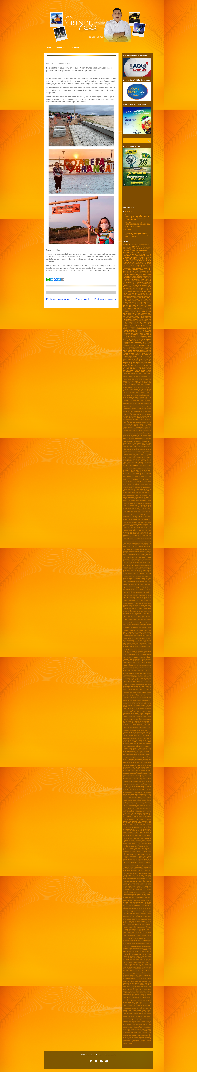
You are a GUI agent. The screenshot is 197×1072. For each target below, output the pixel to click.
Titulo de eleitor (146, 293)
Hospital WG (145, 697)
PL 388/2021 (139, 830)
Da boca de (133, 348)
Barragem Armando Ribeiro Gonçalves (135, 313)
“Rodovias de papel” (146, 1041)
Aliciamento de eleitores (134, 487)
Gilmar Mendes (143, 687)
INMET (145, 322)
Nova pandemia (135, 787)
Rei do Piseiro (127, 924)
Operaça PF (142, 424)
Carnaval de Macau (129, 263)
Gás (131, 695)
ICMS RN (148, 273)
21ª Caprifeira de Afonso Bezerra (134, 462)
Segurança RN (129, 276)
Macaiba (149, 325)
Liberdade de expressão (129, 416)
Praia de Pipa (126, 883)
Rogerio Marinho (131, 438)
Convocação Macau (143, 581)
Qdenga (144, 902)
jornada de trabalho (134, 1027)
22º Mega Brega (147, 462)
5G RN (140, 374)
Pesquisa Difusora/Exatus (129, 856)
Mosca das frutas (147, 776)
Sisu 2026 (138, 957)
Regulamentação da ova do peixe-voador (141, 922)
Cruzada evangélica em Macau (139, 597)
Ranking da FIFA (147, 911)
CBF (135, 527)
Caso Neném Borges (132, 554)
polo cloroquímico (133, 456)
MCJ (135, 302)
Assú (146, 254)
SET (148, 938)
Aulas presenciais (147, 502)
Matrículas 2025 (145, 762)
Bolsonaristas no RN (146, 524)
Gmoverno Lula (131, 689)
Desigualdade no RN (135, 611)
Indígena (141, 703)
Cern (134, 387)
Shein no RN (140, 444)
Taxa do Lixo (148, 972)
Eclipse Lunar (143, 624)
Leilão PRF (128, 732)
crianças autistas (142, 1016)
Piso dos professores (146, 862)
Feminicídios (126, 403)
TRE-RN (127, 446)
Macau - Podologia (138, 749)
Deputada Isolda (133, 608)
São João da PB (137, 964)
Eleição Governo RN (143, 632)
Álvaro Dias (126, 373)
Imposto (129, 702)
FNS (124, 649)
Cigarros (141, 567)
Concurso (148, 314)
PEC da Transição (139, 826)
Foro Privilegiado (137, 675)
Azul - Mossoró (141, 511)
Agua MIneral (135, 334)
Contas (145, 579)
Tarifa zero (129, 972)
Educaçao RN (135, 265)
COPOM (125, 530)
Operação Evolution (141, 803)
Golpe (137, 689)
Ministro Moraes (127, 770)
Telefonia (149, 973)
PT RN (146, 425)
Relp (133, 924)
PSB (144, 328)
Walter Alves (139, 452)
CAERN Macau (142, 266)
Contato (75, 47)
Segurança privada (142, 948)
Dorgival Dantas (137, 619)
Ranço (124, 913)
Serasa (135, 444)
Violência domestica (146, 1005)
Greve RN (141, 262)
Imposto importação (137, 702)
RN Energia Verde (140, 903)
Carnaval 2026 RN (142, 544)
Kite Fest (129, 718)
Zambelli (140, 1011)
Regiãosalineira (126, 922)
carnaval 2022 (139, 310)
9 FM (140, 470)
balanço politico (139, 1014)
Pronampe (138, 897)
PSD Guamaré (143, 835)
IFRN (135, 256)
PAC (146, 424)
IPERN (134, 700)
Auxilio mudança (147, 508)
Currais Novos (139, 347)
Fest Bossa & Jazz (146, 662)
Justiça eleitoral (139, 413)
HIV (150, 354)
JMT (146, 711)
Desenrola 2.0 (147, 395)
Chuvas (125, 291)
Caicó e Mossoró (147, 535)
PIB (138, 829)
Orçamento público (146, 821)
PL (150, 829)
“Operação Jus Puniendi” (135, 1041)
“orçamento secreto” (128, 1043)
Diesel (130, 397)
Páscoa (147, 900)
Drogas (142, 621)
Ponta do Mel (133, 876)
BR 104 (136, 513)
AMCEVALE (126, 296)
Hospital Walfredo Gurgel (130, 356)
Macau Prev (145, 752)
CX (135, 314)
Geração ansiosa (130, 686)
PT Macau (126, 279)
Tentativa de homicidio (136, 975)
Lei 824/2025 (136, 721)
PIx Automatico (146, 829)
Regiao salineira (131, 921)
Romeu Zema (131, 932)
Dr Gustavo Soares (138, 397)
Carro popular (148, 549)
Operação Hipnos (127, 806)
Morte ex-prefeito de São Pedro (135, 776)
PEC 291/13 (132, 826)
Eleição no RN (144, 319)
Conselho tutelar (131, 344)
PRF (136, 293)
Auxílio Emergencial (144, 378)
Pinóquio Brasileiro (147, 860)
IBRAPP (125, 411)
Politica (145, 274)
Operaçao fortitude (146, 797)
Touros (143, 333)
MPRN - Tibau (142, 743)
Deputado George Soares (144, 608)
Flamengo (140, 672)
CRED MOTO (144, 533)
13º (132, 311)
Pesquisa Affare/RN (135, 854)
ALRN (136, 249)
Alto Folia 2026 (131, 376)
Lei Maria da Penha (139, 324)
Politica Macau (140, 870)
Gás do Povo (148, 409)
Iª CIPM (145, 411)
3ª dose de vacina (131, 467)
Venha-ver (133, 451)
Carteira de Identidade (128, 551)
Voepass (134, 1008)
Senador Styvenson (128, 444)
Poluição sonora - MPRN (129, 875)
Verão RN (138, 1002)
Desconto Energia (127, 610)
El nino (145, 630)
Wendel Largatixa (136, 1010)
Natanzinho (148, 783)
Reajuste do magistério (135, 914)
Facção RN (145, 649)
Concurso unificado (146, 389)
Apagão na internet (133, 492)
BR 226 (141, 513)
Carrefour (142, 549)
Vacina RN (148, 333)
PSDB (125, 274)
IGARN (141, 322)
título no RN (138, 1035)
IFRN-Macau (148, 698)
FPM (144, 251)
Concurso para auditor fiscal (143, 576)
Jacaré (149, 711)
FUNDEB (148, 284)
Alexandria (125, 487)
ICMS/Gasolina (141, 698)
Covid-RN (148, 345)
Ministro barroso (136, 770)
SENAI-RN (141, 938)
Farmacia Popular (128, 353)
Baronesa (141, 517)
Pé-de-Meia (126, 432)
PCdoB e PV (146, 822)
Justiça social (139, 357)
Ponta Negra (126, 876)
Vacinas (141, 992)
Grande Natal (144, 354)
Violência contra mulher (134, 1005)
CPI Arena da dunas (140, 381)
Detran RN (131, 262)
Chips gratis (126, 562)
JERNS (143, 711)
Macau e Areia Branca (132, 754)
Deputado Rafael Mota (132, 317)
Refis (141, 918)
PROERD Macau (141, 833)
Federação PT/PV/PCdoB (139, 657)
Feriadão (139, 660)
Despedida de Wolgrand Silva (142, 613)
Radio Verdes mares (137, 911)
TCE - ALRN (126, 968)
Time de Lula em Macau (139, 978)
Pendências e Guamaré (129, 851)
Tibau (131, 446)
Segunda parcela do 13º (145, 441)
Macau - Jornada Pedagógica (136, 748)
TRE (124, 271)
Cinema (125, 568)
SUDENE (140, 367)
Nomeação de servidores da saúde (142, 786)
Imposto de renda (140, 285)
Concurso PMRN (147, 575)
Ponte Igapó (140, 876)
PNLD (127, 833)
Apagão (125, 492)
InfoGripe (130, 705)
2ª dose (140, 465)
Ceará (133, 282)
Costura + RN (144, 589)
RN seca (134, 908)
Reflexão (145, 918)
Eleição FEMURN (133, 632)
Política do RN (133, 266)
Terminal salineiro (127, 976)
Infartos (149, 703)
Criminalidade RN (144, 595)
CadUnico (140, 535)
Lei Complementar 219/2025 (133, 725)
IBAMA (136, 322)
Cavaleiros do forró (141, 556)
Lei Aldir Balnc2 (142, 724)
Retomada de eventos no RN (130, 927)
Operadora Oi (148, 795)
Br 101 (129, 381)
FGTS (140, 291)
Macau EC (126, 327)
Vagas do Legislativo (128, 995)
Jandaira (125, 287)
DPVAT (132, 602)
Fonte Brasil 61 (147, 673)
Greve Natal (126, 692)
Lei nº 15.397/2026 (143, 729)
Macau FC (142, 751)
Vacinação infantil (138, 994)
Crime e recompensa (146, 590)
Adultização (135, 482)
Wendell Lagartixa (146, 1010)
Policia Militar (130, 868)
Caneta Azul (136, 540)
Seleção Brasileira (134, 949)
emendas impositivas (135, 1021)
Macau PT (138, 752)
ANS (134, 475)
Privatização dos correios (129, 891)
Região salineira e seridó (144, 921)
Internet (129, 706)
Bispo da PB (130, 524)
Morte (132, 304)
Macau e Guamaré (128, 293)
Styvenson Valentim (133, 961)
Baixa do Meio (147, 514)
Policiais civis (148, 428)
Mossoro (144, 421)
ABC (129, 471)
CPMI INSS (134, 533)
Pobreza (131, 867)
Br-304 (149, 313)
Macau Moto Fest (130, 419)
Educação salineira (138, 630)
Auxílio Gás (137, 509)
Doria (142, 619)
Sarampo (129, 368)
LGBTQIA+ (138, 718)
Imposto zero (147, 702)
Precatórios (146, 364)
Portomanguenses (127, 881)
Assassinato (140, 296)
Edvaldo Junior (127, 319)
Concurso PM (128, 575)
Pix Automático (126, 864)
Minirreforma (148, 768)
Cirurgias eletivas (141, 568)
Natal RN (137, 304)
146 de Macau (133, 460)
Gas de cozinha (141, 683)
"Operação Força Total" (136, 373)
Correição (141, 586)
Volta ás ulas (139, 1008)
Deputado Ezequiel (139, 350)
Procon (137, 891)
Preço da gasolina (134, 889)
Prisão (146, 268)
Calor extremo (141, 536)
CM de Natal (145, 339)
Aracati (128, 495)
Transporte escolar (146, 981)
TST (142, 970)
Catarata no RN (132, 556)
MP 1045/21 (139, 740)
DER (150, 392)
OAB (141, 328)
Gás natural (140, 695)
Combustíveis (137, 389)
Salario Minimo (139, 307)
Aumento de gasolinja (139, 505)
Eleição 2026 (135, 319)
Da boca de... (129, 211)
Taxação (125, 973)
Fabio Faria (140, 649)
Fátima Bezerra (139, 273)
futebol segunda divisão (129, 1022)
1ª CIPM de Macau (146, 460)
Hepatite (130, 697)
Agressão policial (144, 484)
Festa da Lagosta (127, 664)
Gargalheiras (130, 683)
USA (142, 988)
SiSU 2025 (144, 956)
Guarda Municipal (136, 409)
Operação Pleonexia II (140, 811)
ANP (150, 374)
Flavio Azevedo (127, 673)
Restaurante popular (133, 926)
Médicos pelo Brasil (136, 781)
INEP (131, 700)
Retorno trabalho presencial (144, 927)
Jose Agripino (148, 713)
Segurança (125, 948)
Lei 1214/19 (145, 722)
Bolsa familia (137, 524)
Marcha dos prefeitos (139, 760)
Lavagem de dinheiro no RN (144, 719)
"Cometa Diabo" (132, 457)
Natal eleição (136, 422)
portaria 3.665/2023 (143, 1030)
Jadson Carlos (126, 713)
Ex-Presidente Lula (127, 646)
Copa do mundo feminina (137, 345)
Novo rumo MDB (144, 792)
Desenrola (141, 395)
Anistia (135, 490)
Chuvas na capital (147, 562)
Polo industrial (133, 873)
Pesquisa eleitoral (137, 859)
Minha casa (144, 327)
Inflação (125, 705)
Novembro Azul (142, 422)
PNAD (140, 832)
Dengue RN (143, 394)
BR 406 (145, 513)
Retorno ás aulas (127, 929)
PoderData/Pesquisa (140, 428)
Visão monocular (127, 1008)
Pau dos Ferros (127, 305)
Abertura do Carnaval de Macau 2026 (137, 476)
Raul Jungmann (131, 913)
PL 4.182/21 (146, 830)
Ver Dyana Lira (139, 451)
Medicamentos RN (131, 764)
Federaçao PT (147, 656)
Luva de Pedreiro (142, 737)
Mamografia (131, 759)
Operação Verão (127, 814)
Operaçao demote (136, 797)
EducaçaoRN (132, 627)
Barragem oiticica (131, 521)
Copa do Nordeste (132, 584)
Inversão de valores (132, 708)
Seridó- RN (143, 953)
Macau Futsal (126, 752)
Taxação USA (131, 973)
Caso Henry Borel (144, 552)
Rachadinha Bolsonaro (135, 910)
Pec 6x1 (149, 848)
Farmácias (149, 654)
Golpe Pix (141, 689)
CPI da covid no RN (132, 382)
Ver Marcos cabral (144, 999)
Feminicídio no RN (136, 659)
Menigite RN (133, 765)
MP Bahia (130, 741)
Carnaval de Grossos (146, 546)
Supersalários (142, 961)
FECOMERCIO (138, 648)
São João (139, 308)
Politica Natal (148, 870)
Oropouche (148, 819)
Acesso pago (130, 478)
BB (146, 337)
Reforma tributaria (136, 919)
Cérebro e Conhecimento (129, 600)
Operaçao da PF (127, 797)
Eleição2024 (137, 635)
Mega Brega (126, 304)
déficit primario (126, 1021)
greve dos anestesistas (140, 1022)
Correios (145, 316)
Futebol (125, 406)
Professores (137, 892)
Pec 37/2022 (144, 848)
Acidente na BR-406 (132, 479)
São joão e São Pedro (142, 967)
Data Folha (132, 394)
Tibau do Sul (136, 446)
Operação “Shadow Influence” (137, 819)
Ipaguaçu (133, 710)
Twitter (146, 986)
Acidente (125, 376)
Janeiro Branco (134, 713)
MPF (128, 270)
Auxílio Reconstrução (146, 509)
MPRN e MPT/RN (131, 746)
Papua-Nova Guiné (140, 840)
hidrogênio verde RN (132, 1024)
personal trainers (134, 1030)
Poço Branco (139, 430)
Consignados (126, 579)
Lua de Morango (132, 735)
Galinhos (136, 252)
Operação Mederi (137, 810)
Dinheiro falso (148, 614)
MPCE (149, 741)
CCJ (141, 527)
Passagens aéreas (127, 845)
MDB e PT (131, 325)
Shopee (128, 954)
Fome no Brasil (140, 353)
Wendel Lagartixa (137, 294)
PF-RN (134, 829)
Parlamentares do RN (134, 843)
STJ (140, 333)
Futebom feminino (127, 681)
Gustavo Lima (126, 695)
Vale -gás (136, 995)
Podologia (137, 330)
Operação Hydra (137, 806)
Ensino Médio (135, 643)
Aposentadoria (126, 494)
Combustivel (128, 297)
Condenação (137, 578)
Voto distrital (146, 1008)
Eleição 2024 (138, 299)
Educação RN (134, 257)
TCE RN (137, 968)
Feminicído (144, 659)
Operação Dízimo (131, 803)
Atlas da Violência (128, 502)
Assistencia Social (127, 500)
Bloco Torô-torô (144, 379)
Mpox (149, 327)
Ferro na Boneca (137, 662)
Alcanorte (133, 296)
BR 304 (146, 296)
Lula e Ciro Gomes (142, 735)
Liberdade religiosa (141, 416)
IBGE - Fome (132, 698)
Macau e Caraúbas (142, 754)
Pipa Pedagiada (130, 862)
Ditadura (125, 617)
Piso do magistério (146, 305)
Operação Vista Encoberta (137, 814)
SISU (136, 333)
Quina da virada (130, 903)
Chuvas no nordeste (141, 564)
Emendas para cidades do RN (131, 640)
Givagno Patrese (134, 354)
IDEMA (141, 356)
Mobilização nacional (131, 773)
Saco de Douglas (142, 940)
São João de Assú (128, 965)
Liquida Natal (148, 733)
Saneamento (129, 441)
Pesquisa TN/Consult (137, 857)
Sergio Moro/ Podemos (133, 953)
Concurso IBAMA (132, 573)
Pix (144, 259)
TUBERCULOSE (147, 970)
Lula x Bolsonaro (132, 737)
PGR (131, 425)
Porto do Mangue (146, 330)
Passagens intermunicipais (129, 846)
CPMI (129, 533)
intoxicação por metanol (129, 1026)
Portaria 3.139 (144, 878)
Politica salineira (147, 872)
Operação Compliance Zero (135, 802)
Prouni (125, 331)
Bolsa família (139, 290)
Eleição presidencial (128, 635)
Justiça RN (131, 413)
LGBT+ (134, 718)
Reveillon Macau (141, 929)
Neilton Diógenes (140, 784)
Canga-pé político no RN (145, 540)
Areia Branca (143, 247)
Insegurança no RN (145, 277)
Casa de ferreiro (135, 552)
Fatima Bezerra (130, 320)
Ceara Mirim (134, 557)
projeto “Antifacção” (143, 1032)
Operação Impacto (146, 806)
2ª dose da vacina (147, 465)
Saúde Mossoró (131, 946)
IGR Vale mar (126, 700)
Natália (124, 784)
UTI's (144, 988)
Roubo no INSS (127, 933)
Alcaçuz (141, 334)
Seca (136, 946)
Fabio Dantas (142, 401)
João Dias (140, 714)
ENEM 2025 (148, 397)
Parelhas (125, 843)
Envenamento (143, 643)
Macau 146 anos (127, 751)
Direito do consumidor (135, 616)
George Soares (138, 406)
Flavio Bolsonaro (135, 673)
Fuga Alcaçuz (139, 678)
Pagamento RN (147, 838)
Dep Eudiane (136, 606)
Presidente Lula (133, 887)
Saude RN (129, 280)
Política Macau (147, 875)
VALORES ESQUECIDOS (135, 448)
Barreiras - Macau (144, 521)
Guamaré (134, 245)
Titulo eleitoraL (144, 446)
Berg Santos (144, 522)
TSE (131, 256)
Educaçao (138, 263)
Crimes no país (136, 595)
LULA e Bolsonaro (146, 718)
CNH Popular (134, 529)
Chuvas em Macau (140, 387)
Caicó (149, 268)
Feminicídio (148, 401)
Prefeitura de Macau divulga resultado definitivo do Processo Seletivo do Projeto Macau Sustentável (137, 234)
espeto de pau (144, 1021)
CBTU (138, 527)
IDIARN (140, 300)
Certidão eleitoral (127, 560)
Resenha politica (127, 436)
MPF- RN (129, 743)
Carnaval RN (129, 546)
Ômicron (140, 276)
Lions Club (136, 733)
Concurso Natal (140, 573)
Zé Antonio (141, 1013)
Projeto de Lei (147, 895)
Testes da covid (143, 976)
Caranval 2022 (140, 543)
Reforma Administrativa (142, 433)
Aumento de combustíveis (144, 503)
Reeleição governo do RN (133, 918)
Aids (124, 486)
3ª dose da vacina (133, 374)
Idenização (138, 700)
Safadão (140, 440)
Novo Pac (149, 422)
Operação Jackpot (127, 808)
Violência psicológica (138, 1007)
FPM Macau (128, 268)
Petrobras (126, 266)
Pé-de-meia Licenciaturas (136, 902)
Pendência (148, 849)
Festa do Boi (133, 403)
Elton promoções (127, 637)
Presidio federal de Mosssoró (144, 887)
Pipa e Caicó (137, 862)
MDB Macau (128, 740)
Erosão (125, 644)
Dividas (129, 617)
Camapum (149, 536)
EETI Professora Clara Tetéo (144, 622)
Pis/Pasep (141, 279)
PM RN (137, 832)
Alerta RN (149, 486)
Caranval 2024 (147, 543)
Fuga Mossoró (147, 405)
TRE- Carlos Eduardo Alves (130, 970)
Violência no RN (147, 451)
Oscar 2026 (126, 822)
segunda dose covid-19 (141, 1034)
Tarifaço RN (142, 972)
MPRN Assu (148, 743)
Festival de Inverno (141, 668)
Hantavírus (148, 695)
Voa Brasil (126, 334)
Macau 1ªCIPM (135, 751)
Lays (124, 721)
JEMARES (138, 711)
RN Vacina (143, 906)
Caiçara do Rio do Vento (130, 536)
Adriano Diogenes (127, 482)
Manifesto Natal (147, 759)
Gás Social (134, 695)
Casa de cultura (127, 552)
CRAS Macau (136, 341)
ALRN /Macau (136, 473)
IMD (128, 411)
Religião (149, 435)
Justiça (125, 302)
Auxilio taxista (126, 509)
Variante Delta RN (140, 997)
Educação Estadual (141, 627)
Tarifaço (131, 310)
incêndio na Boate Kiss (145, 1024)
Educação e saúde (128, 630)
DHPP (146, 600)
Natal (128, 251)
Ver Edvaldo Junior (134, 999)
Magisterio (149, 419)
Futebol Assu (148, 679)
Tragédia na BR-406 (128, 981)
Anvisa (149, 490)
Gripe (130, 692)
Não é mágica (143, 794)
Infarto (145, 703)
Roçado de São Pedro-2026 (138, 937)
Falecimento (140, 651)
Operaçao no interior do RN (130, 798)
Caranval (133, 543)
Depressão (125, 608)
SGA (135, 287)
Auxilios (132, 509)
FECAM (132, 648)
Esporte (145, 299)
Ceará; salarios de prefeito (144, 557)
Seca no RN (136, 441)
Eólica (124, 648)
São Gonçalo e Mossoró (138, 962)
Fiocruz (129, 672)
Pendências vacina (142, 851)
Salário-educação (131, 943)
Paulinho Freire (127, 362)
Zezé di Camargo (133, 1013)
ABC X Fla (133, 471)
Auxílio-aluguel (126, 511)
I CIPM (127, 698)
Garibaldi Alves (130, 406)
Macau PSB (133, 752)
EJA (124, 624)
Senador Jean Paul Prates (144, 443)
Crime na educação (133, 594)
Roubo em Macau (146, 932)
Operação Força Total (145, 805)
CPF (140, 530)
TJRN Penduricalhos (146, 968)
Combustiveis (139, 282)
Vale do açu (148, 995)
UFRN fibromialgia (130, 988)
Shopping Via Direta (136, 954)
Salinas (144, 440)
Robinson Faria (137, 930)
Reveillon (134, 929)
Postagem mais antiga (105, 299)
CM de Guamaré (146, 256)
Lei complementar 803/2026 (136, 727)
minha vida (126, 456)
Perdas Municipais (134, 853)
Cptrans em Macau (135, 590)
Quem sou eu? (62, 47)
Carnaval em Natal (140, 548)
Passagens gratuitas (138, 845)
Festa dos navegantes (129, 668)
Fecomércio (126, 656)
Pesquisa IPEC (147, 427)
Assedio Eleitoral (135, 498)
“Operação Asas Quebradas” (139, 1040)
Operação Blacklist (141, 800)
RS (150, 364)
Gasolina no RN (146, 320)
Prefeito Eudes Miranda (133, 884)
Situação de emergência (144, 287)
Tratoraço (125, 984)
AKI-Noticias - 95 (127, 473)
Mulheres (145, 778)
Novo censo (145, 789)
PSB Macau (126, 835)
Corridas (145, 587)
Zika (144, 452)
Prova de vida (131, 331)
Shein (124, 954)
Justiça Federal (136, 716)
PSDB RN (148, 265)
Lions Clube (142, 733)
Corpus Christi (133, 586)
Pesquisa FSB (142, 856)
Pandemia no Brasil (128, 840)
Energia (132, 273)
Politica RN (141, 254)
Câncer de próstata (138, 598)
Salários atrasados (140, 943)
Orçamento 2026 (127, 821)
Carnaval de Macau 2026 (129, 548)
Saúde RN (145, 270)
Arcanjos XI (133, 495)
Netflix (145, 784)
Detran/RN (125, 397)
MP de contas (144, 741)
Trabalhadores (147, 980)
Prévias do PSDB (141, 900)
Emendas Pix (143, 637)
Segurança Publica (133, 948)
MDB (150, 357)
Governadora (148, 689)
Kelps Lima (130, 302)
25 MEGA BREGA (133, 465)
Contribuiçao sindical (133, 581)
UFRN (133, 271)
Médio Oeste (145, 781)
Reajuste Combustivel (141, 913)
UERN (136, 276)
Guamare (129, 409)
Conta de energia (133, 390)
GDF (147, 681)
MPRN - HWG (135, 743)
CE (132, 314)
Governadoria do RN (130, 408)
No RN (131, 786)
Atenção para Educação (145, 500)
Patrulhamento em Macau (142, 846)
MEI (133, 740)
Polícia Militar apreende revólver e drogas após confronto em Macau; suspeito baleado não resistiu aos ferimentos (138, 224)
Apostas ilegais (142, 494)
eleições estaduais (146, 454)
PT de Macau (134, 279)
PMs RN (139, 425)
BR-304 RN (130, 379)
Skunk (140, 959)
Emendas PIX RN (136, 637)
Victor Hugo (139, 1003)
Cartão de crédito (147, 551)
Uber (147, 988)
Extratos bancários (146, 646)
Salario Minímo (139, 941)
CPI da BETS (144, 530)
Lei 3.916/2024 (134, 724)
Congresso (125, 390)
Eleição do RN (138, 633)
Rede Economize (127, 433)
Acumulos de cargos (142, 481)
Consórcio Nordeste (142, 344)
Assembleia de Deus (146, 498)
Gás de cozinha (135, 277)
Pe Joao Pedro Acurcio (135, 848)
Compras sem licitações (137, 571)
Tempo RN (132, 370)
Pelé (142, 427)
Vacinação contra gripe (128, 994)
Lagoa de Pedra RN (128, 719)
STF (136, 254)
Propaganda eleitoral (146, 897)
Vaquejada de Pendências (129, 997)
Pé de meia (139, 331)
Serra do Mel (132, 308)
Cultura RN (137, 392)
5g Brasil (137, 311)
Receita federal (128, 365)
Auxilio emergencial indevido (135, 508)
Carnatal (130, 342)
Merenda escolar (135, 327)
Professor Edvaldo (147, 430)
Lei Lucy (127, 727)
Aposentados (134, 494)
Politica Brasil (132, 430)
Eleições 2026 (143, 398)
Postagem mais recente (58, 299)
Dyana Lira (148, 317)
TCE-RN (146, 444)
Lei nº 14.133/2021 (132, 729)
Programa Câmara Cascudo (129, 894)
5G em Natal (146, 374)
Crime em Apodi (127, 592)
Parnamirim (140, 268)
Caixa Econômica (140, 384)
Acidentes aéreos (131, 481)
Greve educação (147, 408)
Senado (134, 443)
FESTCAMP (145, 648)
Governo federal (128, 322)
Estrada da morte (131, 401)
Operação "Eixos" (141, 798)
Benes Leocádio (127, 522)
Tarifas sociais (136, 972)
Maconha (135, 757)
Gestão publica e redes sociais (131, 687)
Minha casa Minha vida (138, 359)
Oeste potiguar (132, 795)
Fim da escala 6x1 (131, 405)
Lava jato (135, 719)
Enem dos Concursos (132, 641)
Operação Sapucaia (137, 813)
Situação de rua (135, 959)
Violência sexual (147, 1007)
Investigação (141, 708)
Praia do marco (135, 883)
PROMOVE (148, 833)
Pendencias (148, 262)
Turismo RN (143, 370)
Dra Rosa (137, 621)
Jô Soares (143, 716)
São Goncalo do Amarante (131, 288)
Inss (150, 254)
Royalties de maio (132, 935)
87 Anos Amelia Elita (132, 470)
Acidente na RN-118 (142, 479)
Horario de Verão (137, 697)
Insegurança (137, 705)
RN (140, 249)
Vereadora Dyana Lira (136, 1000)
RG (135, 903)
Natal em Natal (127, 328)
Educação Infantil (127, 398)
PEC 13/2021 (140, 824)
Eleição (130, 291)
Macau (126, 244)
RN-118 (142, 908)
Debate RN (137, 394)
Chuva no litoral (138, 562)
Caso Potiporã (141, 554)
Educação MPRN (132, 629)
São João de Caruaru (138, 965)
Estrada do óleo (139, 644)
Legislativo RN (129, 721)
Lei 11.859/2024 (136, 722)
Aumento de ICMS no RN (130, 503)
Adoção (149, 481)
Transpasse (138, 981)
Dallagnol (143, 602)
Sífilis (150, 967)
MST (141, 417)
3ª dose (125, 467)
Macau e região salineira (144, 302)
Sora (144, 959)
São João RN (129, 964)
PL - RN (125, 830)
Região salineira (146, 263)
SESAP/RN (133, 367)
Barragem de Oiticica (136, 519)
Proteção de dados (136, 899)
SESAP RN (138, 270)
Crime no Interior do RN (145, 594)
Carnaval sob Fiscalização (132, 549)
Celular (137, 386)
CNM (140, 271)
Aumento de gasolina (128, 505)
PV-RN (127, 838)
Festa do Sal (138, 667)
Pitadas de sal (131, 428)
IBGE (133, 268)
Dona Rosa (130, 619)
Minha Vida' (141, 768)
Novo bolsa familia (127, 424)
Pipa (124, 862)
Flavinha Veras (147, 672)
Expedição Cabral (137, 646)
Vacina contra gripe (134, 992)
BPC (132, 513)
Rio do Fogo (130, 930)
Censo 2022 (133, 559)
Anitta (139, 490)
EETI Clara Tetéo (132, 622)
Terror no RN (135, 976)
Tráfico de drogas (146, 984)
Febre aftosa (138, 320)
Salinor (145, 941)
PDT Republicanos (129, 824)
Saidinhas (125, 941)
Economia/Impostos (132, 625)
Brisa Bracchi (127, 314)
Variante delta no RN (139, 449)
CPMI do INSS (141, 382)
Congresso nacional (129, 316)
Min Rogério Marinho (136, 421)
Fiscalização (135, 672)
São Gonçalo (129, 962)
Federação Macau (127, 657)
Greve (125, 270)
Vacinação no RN (147, 994)
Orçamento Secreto (137, 821)
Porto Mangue (130, 880)
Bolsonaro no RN (127, 525)
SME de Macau (133, 940)
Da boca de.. (137, 602)
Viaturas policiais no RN (129, 1003)
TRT (139, 970)
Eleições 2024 (135, 398)
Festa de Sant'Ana (137, 664)
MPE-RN (125, 743)
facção (149, 1021)
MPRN (134, 247)
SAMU (127, 440)
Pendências (142, 245)
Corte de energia (142, 390)
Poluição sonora (147, 873)
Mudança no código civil (135, 778)
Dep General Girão (146, 606)
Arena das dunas (140, 495)
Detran (142, 317)
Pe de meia (130, 427)
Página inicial (82, 299)
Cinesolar (129, 568)
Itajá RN (140, 411)
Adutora (140, 482)
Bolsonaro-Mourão (136, 525)
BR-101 (125, 379)
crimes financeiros (146, 1018)
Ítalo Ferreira (146, 1037)
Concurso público (127, 578)
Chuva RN (131, 562)
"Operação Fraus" (140, 457)
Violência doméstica (128, 1007)
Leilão (141, 414)
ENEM (128, 259)
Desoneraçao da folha (128, 613)
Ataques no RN (135, 500)
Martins (128, 762)
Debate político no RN (131, 603)
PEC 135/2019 (147, 824)
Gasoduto (149, 683)
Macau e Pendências (134, 756)
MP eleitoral (134, 417)
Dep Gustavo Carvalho (132, 395)
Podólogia (145, 867)
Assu (137, 271)
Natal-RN (141, 257)
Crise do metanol (129, 392)
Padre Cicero (140, 838)
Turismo (137, 370)
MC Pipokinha (134, 738)
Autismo (146, 506)
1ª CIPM (140, 460)
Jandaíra (130, 357)
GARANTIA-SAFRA (140, 681)
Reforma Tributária (128, 307)
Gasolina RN (126, 684)
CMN (129, 529)
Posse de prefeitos (137, 881)
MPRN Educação (134, 745)
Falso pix (133, 652)
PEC (136, 824)
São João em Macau (131, 967)
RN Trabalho (137, 906)
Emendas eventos (146, 638)
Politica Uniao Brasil (128, 872)
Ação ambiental (127, 513)
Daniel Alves (126, 394)
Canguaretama (141, 314)
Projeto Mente (139, 895)
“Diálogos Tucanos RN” (145, 1038)
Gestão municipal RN (146, 686)
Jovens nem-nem (133, 714)
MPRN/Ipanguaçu (140, 746)
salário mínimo (141, 456)
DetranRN (126, 273)
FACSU (128, 648)
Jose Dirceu (126, 714)
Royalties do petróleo (142, 935)
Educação (126, 252)
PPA (131, 833)
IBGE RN (131, 285)
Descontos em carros (137, 610)
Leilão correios (135, 732)
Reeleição (134, 433)
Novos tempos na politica (134, 794)
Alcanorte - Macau (130, 486)
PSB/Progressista (134, 835)
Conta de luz (138, 316)
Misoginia (136, 772)
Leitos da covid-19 (143, 732)
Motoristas (125, 778)
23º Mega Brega (145, 463)
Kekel (148, 716)
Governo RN (126, 277)
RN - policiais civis (131, 905)
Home (49, 47)
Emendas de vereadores (134, 638)
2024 (124, 462)
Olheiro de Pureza (140, 795)
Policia (141, 274)
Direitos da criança (146, 616)
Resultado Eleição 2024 (145, 926)
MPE (138, 417)
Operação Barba (132, 800)
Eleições (142, 635)
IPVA (145, 356)
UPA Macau (137, 988)
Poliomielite (125, 430)
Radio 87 (129, 911)
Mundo (149, 778)
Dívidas (145, 621)
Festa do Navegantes (128, 667)
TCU (140, 968)
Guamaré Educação (142, 692)
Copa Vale (134, 582)
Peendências (142, 849)
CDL (147, 527)
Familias (129, 654)
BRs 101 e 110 (132, 514)
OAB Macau (135, 424)
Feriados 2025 (132, 660)
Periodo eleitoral (144, 853)
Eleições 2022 (147, 276)
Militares (143, 767)
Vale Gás (142, 995)
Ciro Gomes (130, 389)
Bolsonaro (126, 257)
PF (136, 268)
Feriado (125, 660)
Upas (144, 989)
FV (137, 401)
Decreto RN (137, 605)
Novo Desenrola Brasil (145, 787)
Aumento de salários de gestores (136, 506)
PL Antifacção (139, 361)
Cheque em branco (146, 560)
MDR (137, 325)
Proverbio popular (132, 900)
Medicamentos (127, 359)
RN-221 (146, 908)
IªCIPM (131, 711)
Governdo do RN (139, 408)
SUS (124, 280)
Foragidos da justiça (128, 675)
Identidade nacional (146, 700)
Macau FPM (148, 751)
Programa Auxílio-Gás (146, 892)
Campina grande (140, 538)
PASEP (138, 822)
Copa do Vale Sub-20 (142, 584)
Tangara (125, 972)
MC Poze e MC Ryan (143, 738)
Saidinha (149, 940)
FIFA (150, 648)
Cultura (131, 598)
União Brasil (127, 294)
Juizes (145, 714)
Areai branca (145, 376)
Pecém (135, 849)
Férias (134, 681)
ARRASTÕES (139, 475)
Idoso (124, 702)
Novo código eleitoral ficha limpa (137, 791)
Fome (141, 673)
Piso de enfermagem (132, 274)
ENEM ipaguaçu (135, 624)
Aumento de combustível (139, 336)
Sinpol (129, 957)
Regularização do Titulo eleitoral (139, 435)
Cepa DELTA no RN (141, 559)
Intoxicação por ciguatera (138, 706)
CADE (133, 381)
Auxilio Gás (134, 337)
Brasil (132, 259)
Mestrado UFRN (140, 765)
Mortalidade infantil (143, 773)
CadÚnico (144, 341)
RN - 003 (147, 903)
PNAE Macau (146, 832)
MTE (146, 746)
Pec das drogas (128, 849)
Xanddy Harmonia (133, 1011)
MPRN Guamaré (144, 745)
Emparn (135, 291)
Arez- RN (147, 495)
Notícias (131, 287)
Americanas (139, 376)
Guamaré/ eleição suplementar (137, 694)
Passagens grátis (147, 845)
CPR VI (139, 533)
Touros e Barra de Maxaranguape (135, 980)
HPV (145, 695)
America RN (148, 489)
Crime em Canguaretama (139, 592)
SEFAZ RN (135, 938)
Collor (131, 570)
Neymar (149, 784)
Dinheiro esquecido (139, 614)
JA (134, 711)
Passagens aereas (146, 843)
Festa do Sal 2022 (146, 667)
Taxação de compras (141, 973)
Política (140, 293)
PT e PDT (148, 361)
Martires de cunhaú (135, 762)
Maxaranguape (126, 421)
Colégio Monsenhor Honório (139, 570)
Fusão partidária (141, 679)
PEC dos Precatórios (128, 827)
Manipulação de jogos (128, 760)
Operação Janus (136, 808)
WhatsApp (125, 1011)
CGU (124, 529)
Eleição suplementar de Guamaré (133, 284)
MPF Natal (142, 325)
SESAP (131, 440)
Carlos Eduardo (146, 271)
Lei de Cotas (146, 727)
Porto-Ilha (149, 880)
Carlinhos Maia (126, 544)
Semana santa (127, 443)
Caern (131, 252)
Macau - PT (130, 749)
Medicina (139, 764)
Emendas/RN (143, 640)
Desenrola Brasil (128, 299)
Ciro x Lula (134, 568)
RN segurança (132, 432)
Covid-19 (142, 252)
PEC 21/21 (125, 826)
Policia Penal (137, 868)
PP (142, 425)
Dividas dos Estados (137, 617)
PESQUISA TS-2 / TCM (139, 827)
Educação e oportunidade (144, 629)
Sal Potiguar (132, 941)
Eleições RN (148, 635)
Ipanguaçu (148, 285)
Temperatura (126, 975)
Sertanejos (148, 953)
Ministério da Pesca (128, 772)
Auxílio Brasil (141, 337)
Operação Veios (147, 813)
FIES (144, 284)
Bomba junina (144, 525)
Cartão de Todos (138, 551)
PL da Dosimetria (146, 304)
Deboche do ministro (142, 603)
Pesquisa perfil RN (146, 859)
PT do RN (143, 837)
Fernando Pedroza (127, 662)
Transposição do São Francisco (131, 983)
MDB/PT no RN (127, 417)
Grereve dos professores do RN (143, 690)
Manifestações (138, 759)
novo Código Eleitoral (138, 371)
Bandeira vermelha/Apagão (130, 517)
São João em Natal (139, 368)
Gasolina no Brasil (142, 684)
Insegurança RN (134, 411)
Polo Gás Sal (126, 873)
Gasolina (125, 285)
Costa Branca (141, 297)
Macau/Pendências (127, 757)
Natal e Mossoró (132, 783)
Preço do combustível (145, 889)
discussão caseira (146, 1019)
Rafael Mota (139, 432)
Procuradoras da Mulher (145, 891)
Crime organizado (128, 347)
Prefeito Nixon (143, 884)
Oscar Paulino (132, 822)
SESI (145, 938)
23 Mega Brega (146, 373)
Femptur (149, 659)
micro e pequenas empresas (130, 1029)
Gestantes (137, 686)
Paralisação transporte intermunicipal (139, 841)
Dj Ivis (143, 617)
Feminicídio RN (127, 659)
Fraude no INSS (140, 405)
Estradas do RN (147, 644)
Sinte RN (133, 957)
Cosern (135, 297)
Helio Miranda (132, 300)
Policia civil (148, 279)
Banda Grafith (147, 280)
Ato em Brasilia (137, 502)
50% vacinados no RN (142, 467)
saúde (139, 256)
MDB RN (149, 416)
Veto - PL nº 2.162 (146, 1002)
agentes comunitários (128, 1014)
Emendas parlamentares (144, 351)
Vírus (129, 1010)
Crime (128, 260)
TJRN (131, 290)
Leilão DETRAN (140, 730)
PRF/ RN (134, 833)
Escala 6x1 (143, 400)
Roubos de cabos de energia (138, 933)
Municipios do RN (127, 780)
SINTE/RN (135, 440)
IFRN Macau (143, 260)
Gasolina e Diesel (134, 684)
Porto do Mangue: (140, 880)
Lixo (126, 735)
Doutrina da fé (131, 621)
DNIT (150, 600)
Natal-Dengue (141, 783)
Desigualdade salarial (146, 611)
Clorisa (128, 570)
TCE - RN (131, 968)
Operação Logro (129, 810)
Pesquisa (148, 328)
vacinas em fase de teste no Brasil (134, 1037)
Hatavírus (125, 697)
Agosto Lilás (131, 484)
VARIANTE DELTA (146, 448)
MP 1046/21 (146, 740)
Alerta (145, 486)
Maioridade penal (143, 757)
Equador (149, 643)
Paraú (149, 841)
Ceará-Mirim (147, 290)
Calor (146, 384)
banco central (147, 1014)
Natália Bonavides (131, 784)
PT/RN (147, 837)
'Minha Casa (126, 459)
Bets (130, 339)
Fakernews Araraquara (131, 651)
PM (134, 832)
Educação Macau (132, 351)
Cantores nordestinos (128, 541)
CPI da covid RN (135, 532)
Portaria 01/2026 (136, 878)
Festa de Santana (146, 664)
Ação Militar (148, 511)
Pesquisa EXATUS (128, 330)
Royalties (137, 438)
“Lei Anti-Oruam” (127, 1040)
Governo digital (127, 690)
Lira (124, 735)
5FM (149, 467)
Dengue (136, 259)
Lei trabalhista (132, 730)
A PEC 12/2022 (146, 470)
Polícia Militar (140, 875)
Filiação (139, 670)
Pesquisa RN (136, 305)
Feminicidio (148, 657)
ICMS (141, 259)
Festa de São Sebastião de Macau (142, 665)
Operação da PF (141, 816)
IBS (137, 698)
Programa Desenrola (141, 894)
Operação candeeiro (132, 816)
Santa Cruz (130, 945)
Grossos (125, 409)
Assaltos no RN (141, 497)
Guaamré (134, 692)
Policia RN (143, 868)
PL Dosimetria (130, 832)
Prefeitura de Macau (136, 886)
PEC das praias (147, 826)
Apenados (141, 492)
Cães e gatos (147, 598)
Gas (135, 683)
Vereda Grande (131, 1002)
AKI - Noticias (148, 471)
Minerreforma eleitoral (132, 768)
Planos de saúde (147, 865)
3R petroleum (147, 294)
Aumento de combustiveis (133, 378)
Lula (136, 262)
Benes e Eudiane (136, 522)
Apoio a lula (148, 492)
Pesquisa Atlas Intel (146, 854)
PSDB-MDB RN (132, 837)
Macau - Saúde (147, 749)
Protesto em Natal (127, 899)
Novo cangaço (136, 328)
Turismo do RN (141, 986)
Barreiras (138, 521)
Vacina (124, 449)
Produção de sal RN (128, 892)
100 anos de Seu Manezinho (138, 459)
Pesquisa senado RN (128, 860)
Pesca (149, 853)
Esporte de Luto (131, 644)
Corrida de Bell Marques (136, 587)
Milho (139, 767)
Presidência (126, 889)
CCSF (143, 527)
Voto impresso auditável (129, 452)
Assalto (136, 497)
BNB (150, 378)
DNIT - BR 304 (126, 602)
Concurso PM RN (137, 575)
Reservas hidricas (139, 924)
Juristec (130, 716)
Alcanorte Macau (139, 486)
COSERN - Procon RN (132, 530)
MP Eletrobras (136, 741)
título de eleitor (131, 1035)
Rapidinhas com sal (146, 432)
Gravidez (133, 690)
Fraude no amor (131, 678)
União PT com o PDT (136, 989)
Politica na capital (138, 872)
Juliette (130, 324)
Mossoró (148, 251)
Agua (150, 484)
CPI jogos (125, 533)
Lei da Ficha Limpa (134, 414)
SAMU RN (130, 938)
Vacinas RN (130, 449)
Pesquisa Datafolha (136, 364)
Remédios (126, 367)
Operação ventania (137, 818)
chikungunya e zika (137, 454)
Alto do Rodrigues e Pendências (131, 489)
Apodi (134, 280)
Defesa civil (129, 606)
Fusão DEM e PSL (132, 679)
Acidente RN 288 (138, 478)
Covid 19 (148, 297)
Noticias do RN (127, 787)
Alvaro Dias (142, 489)
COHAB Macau (147, 529)
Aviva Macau (134, 511)
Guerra (142, 409)
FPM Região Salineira (131, 649)
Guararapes (148, 694)
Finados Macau (145, 670)
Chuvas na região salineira (129, 564)
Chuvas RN (126, 265)
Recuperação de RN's (141, 916)
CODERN (141, 529)
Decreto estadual (143, 348)
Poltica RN (140, 873)
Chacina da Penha (136, 560)
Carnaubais (126, 256)
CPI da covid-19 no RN (145, 532)
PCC (141, 822)
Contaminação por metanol (136, 579)
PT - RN (138, 837)
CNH (124, 282)
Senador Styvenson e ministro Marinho (136, 951)
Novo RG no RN (136, 789)
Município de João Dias (139, 780)
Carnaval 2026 (134, 544)
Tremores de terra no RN (135, 984)
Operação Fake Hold (134, 805)
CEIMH (149, 527)
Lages (145, 413)
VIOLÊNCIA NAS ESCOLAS (141, 991)
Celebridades (126, 559)
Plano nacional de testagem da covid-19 (133, 865)
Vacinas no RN (147, 992)
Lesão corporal (129, 733)
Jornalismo (141, 713)
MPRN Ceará (126, 745)
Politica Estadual (131, 870)
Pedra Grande (137, 427)
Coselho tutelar (135, 589)
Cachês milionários (131, 384)
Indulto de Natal (134, 703)
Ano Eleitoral (144, 490)
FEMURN (142, 265)
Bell (150, 521)
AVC (144, 475)
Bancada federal (147, 516)
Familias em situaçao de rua (138, 654)
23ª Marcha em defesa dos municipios (132, 463)
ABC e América (140, 471)
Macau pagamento (146, 756)
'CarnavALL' (148, 457)
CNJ (138, 529)
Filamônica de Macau (132, 670)
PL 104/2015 (131, 830)
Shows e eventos (136, 956)
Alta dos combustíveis (146, 487)
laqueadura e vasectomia (145, 1027)
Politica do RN (129, 254)
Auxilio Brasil (139, 280)
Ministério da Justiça (146, 770)
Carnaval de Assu (137, 546)
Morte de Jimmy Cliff (138, 775)
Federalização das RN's (136, 656)
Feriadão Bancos (146, 660)
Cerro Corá (148, 559)
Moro (138, 773)
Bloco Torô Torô (137, 379)
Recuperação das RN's (129, 916)
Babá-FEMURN (140, 514)
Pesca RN (126, 854)
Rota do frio (138, 932)
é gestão (137, 1038)
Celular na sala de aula (140, 342)
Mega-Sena (145, 764)
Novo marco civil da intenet (133, 792)
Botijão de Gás (136, 339)
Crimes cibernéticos (127, 595)
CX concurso (134, 535)
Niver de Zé (126, 786)
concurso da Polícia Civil (130, 1016)
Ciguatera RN (147, 567)
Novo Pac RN (127, 789)
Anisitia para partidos (128, 490)
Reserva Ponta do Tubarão (139, 436)
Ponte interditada (127, 878)
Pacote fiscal (133, 838)
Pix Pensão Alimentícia (136, 864)
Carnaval (128, 282)
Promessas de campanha (129, 897)
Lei (146, 357)
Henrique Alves (146, 291)
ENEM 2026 (128, 624)
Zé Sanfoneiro (147, 1013)
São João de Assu (146, 964)
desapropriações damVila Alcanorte (132, 1019)
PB (133, 361)
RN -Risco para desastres (142, 905)
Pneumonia (126, 867)
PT (134, 270)
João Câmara (147, 300)
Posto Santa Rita (147, 881)
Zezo (128, 1013)
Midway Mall (134, 767)
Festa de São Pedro (128, 665)
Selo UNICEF (143, 949)
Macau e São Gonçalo (140, 419)
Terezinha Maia (147, 975)
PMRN (134, 425)
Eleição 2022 (134, 260)
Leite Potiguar (147, 414)
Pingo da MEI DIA (138, 860)
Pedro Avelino (136, 362)
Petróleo (125, 428)
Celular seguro (142, 386)
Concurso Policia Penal (129, 576)
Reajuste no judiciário (146, 914)
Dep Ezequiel (147, 282)
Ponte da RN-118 (147, 876)
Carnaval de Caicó (130, 386)
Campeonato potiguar (128, 538)
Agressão (137, 484)
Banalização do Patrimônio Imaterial (132, 516)
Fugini (143, 678)
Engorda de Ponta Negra (133, 400)
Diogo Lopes (126, 616)
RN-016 (138, 908)
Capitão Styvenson (139, 541)
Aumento (148, 311)
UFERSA (128, 271)
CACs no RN (131, 527)
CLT (127, 529)
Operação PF (131, 811)
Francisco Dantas (131, 676)
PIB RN (140, 829)
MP (135, 740)
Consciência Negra (146, 578)
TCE (150, 270)
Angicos (143, 311)
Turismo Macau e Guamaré (130, 986)
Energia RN (142, 641)
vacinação (148, 371)
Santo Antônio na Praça (140, 945)
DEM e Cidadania (140, 600)
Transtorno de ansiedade (145, 983)
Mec (131, 270)
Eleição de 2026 (130, 633)
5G (130, 334)
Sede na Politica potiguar (144, 946)
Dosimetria (125, 621)
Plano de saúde (147, 864)
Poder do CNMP (138, 867)
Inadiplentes (126, 703)
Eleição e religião (147, 633)
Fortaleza (144, 675)
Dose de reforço (147, 619)
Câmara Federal (145, 392)
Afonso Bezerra (136, 251)
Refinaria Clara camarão (143, 365)
